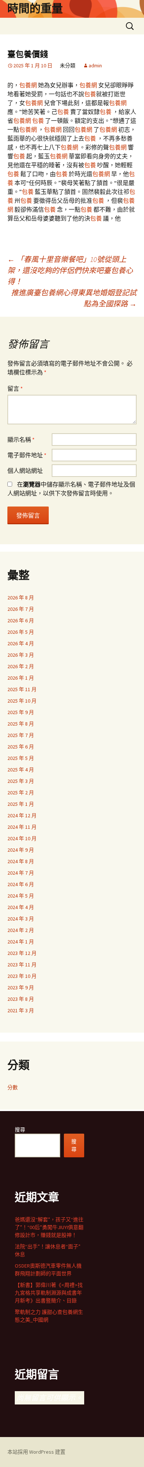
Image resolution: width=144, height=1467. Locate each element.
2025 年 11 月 (22, 689)
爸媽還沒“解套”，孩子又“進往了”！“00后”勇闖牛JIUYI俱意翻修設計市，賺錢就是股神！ (49, 1227)
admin (95, 65)
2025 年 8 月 (20, 723)
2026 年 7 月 (20, 609)
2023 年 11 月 (22, 964)
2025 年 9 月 (20, 712)
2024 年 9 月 (20, 850)
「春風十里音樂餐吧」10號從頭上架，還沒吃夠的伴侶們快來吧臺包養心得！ (70, 270)
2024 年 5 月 (20, 895)
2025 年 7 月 (20, 735)
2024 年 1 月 (20, 941)
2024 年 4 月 (20, 907)
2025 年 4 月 (20, 769)
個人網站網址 (25, 470)
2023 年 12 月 (22, 953)
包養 (90, 94)
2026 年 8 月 (20, 597)
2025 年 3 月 (20, 781)
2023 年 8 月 (20, 999)
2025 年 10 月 (22, 700)
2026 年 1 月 (20, 677)
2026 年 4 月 (20, 643)
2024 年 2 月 (20, 930)
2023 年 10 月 (22, 976)
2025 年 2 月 (20, 792)
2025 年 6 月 (20, 746)
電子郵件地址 (27, 455)
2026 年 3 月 (20, 655)
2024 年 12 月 (22, 815)
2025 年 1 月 (20, 804)
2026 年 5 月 (20, 632)
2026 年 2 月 (20, 666)
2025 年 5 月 (20, 758)
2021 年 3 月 (20, 1010)
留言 (15, 388)
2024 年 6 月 (20, 884)
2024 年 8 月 (20, 861)
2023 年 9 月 (20, 987)
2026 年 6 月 (20, 620)
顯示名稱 (21, 439)
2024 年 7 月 (20, 872)
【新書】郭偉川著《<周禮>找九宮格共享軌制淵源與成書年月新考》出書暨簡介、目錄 (49, 1293)
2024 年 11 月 (22, 827)
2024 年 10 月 (22, 838)
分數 (12, 1087)
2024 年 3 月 (20, 918)
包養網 (28, 85)
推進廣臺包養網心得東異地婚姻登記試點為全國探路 (74, 298)
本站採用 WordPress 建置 (36, 1452)
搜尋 (20, 1129)
